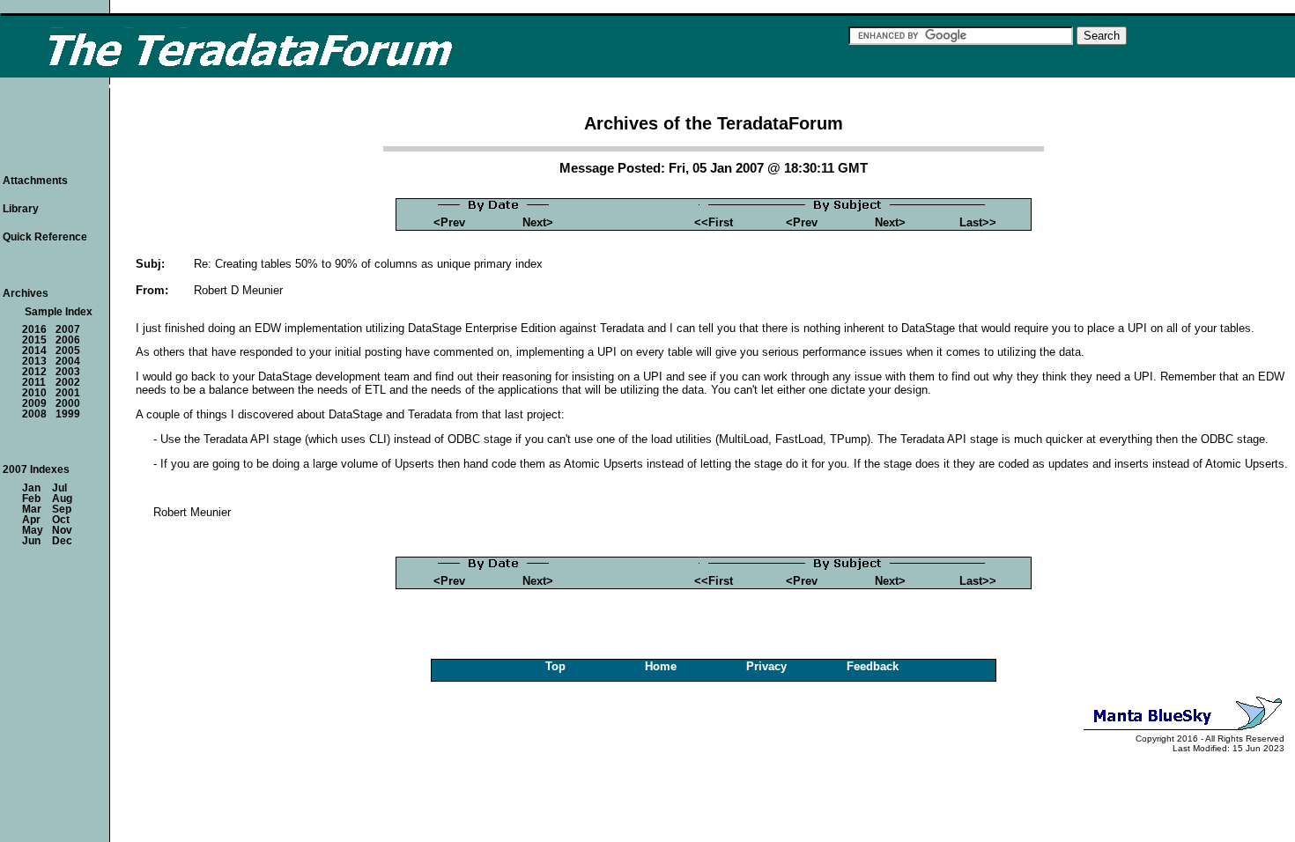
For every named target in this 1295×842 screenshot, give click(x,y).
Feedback (873, 666)
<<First (713, 222)
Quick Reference (45, 237)
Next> (537, 222)
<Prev (449, 222)
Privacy (766, 666)
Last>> (977, 222)
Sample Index (58, 312)
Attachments (35, 180)
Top (555, 666)
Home (661, 666)
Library (21, 209)
